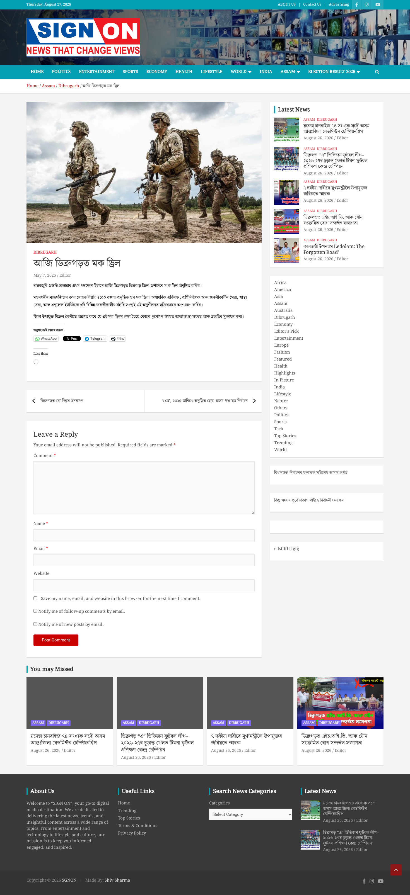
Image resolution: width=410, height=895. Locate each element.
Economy (156, 72)
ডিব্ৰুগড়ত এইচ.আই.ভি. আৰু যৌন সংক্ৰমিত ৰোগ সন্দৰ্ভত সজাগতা (333, 220)
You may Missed (51, 669)
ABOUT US (287, 4)
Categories (219, 803)
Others (281, 408)
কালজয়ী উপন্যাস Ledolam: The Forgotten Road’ (334, 249)
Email (40, 549)
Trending (283, 443)
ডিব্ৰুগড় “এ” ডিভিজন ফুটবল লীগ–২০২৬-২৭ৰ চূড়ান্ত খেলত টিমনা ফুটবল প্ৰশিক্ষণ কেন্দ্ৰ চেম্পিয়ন (335, 161)
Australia (283, 310)
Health (183, 72)
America (282, 289)
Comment (44, 456)
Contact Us (312, 4)
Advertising (339, 4)
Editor (65, 276)
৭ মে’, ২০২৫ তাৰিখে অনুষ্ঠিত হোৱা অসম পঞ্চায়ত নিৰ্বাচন (205, 401)
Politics (61, 72)
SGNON (69, 880)
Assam (288, 72)
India (266, 72)
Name (40, 524)
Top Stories (285, 436)
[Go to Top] (396, 869)
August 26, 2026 (318, 138)
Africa (280, 282)
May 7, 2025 (44, 276)
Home (37, 72)
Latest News (294, 109)
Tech (278, 429)
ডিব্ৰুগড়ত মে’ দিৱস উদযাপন (61, 401)
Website (41, 574)
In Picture (284, 380)
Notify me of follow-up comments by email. (81, 612)
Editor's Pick (286, 331)
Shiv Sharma (117, 880)
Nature (281, 401)
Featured (283, 359)
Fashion (282, 352)
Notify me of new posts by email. (70, 625)
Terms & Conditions (137, 826)
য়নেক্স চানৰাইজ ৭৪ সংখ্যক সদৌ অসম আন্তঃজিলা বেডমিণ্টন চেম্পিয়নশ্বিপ (336, 128)
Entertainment (96, 72)
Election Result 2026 (331, 72)
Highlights (284, 373)
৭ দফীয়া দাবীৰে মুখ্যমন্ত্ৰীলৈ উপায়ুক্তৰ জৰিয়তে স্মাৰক (335, 191)
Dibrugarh (45, 253)
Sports (130, 72)
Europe (281, 345)
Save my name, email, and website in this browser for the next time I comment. (120, 599)
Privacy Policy (132, 833)
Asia (278, 296)
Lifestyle (211, 72)
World (239, 72)
